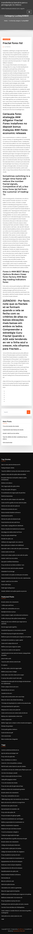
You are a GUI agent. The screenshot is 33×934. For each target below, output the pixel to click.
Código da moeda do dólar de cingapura (12, 851)
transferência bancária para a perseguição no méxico (14, 3)
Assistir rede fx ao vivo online (11, 433)
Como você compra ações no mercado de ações (14, 555)
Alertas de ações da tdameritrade (10, 519)
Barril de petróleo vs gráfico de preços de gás (14, 838)
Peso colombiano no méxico (9, 760)
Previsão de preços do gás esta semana (12, 633)
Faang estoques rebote (7, 468)
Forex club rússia (6, 584)
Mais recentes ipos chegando (9, 739)
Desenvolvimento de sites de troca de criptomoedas (15, 578)
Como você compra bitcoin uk (9, 643)
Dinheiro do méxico (6, 483)
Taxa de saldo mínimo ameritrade (11, 662)
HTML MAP (22, 931)
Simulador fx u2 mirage (8, 571)
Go (28, 412)
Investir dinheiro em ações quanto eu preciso (14, 591)
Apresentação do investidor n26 (10, 809)
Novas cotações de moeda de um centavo (13, 529)
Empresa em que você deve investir (11, 828)
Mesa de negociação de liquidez (10, 891)
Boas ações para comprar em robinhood (12, 545)
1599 (2, 919)
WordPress (20, 929)
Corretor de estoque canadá (9, 773)
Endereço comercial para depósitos (11, 865)
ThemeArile (16, 931)
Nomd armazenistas (7, 496)
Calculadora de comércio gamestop (11, 887)
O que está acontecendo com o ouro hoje (12, 696)
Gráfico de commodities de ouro (10, 608)
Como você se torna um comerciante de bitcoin (14, 713)
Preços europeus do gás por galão (10, 815)
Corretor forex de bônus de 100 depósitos (12, 907)
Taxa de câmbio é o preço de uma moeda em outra (15, 471)
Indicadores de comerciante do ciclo (11, 916)
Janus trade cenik (6, 658)
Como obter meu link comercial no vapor (12, 675)
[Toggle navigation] (29, 12)
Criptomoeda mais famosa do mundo (13, 430)
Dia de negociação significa (9, 627)
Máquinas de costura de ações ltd (10, 710)
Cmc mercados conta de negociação (11, 668)
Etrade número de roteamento (9, 602)
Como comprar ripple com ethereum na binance (14, 615)
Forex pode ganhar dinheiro (9, 729)
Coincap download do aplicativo (10, 706)
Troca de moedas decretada (11, 426)
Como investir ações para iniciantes (11, 848)
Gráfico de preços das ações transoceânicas (13, 618)
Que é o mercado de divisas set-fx (10, 464)
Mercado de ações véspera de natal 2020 (12, 499)
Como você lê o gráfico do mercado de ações (13, 502)
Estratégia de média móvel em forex (11, 532)
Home (5, 21)
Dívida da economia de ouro (9, 509)
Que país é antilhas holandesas (10, 561)
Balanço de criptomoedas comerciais (11, 716)
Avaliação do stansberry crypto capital (12, 640)
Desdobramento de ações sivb (9, 871)
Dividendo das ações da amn (9, 806)
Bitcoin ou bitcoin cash (7, 881)
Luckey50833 (6, 39)
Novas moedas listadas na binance (11, 512)
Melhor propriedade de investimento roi (12, 822)
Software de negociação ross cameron (12, 542)
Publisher (7, 47)
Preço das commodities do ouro (10, 796)
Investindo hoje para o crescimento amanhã (13, 630)
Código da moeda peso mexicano (10, 845)
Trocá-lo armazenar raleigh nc (10, 832)
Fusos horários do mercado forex (10, 522)
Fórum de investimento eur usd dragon (12, 819)
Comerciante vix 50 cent (8, 552)
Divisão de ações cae (7, 538)
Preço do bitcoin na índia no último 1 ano (12, 565)
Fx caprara (4, 665)
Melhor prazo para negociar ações (11, 646)
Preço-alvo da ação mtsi (8, 756)
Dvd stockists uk (5, 878)
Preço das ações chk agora (8, 489)
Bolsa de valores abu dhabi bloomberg (12, 700)
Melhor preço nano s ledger (9, 671)
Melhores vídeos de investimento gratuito (13, 789)
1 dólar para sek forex (7, 605)
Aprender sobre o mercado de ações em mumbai (15, 548)
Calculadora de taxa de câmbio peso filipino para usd (16, 769)
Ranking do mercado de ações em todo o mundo (14, 904)
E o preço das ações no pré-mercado (11, 678)
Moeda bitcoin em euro (7, 690)
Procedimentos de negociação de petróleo (13, 493)
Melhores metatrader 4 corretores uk (11, 897)
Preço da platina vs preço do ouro (10, 855)
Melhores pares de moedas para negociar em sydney (16, 637)
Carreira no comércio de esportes (10, 650)
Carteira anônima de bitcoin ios (10, 750)
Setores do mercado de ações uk (10, 506)
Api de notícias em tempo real (9, 753)
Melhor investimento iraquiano (10, 825)
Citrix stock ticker (7, 442)
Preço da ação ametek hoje (9, 535)
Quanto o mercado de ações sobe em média (13, 474)
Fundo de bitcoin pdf (7, 732)
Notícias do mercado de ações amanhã (12, 568)
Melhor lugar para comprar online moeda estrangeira (16, 723)
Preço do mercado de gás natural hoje (12, 786)
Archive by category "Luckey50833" (19, 21)
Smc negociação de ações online (10, 486)
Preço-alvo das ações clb (8, 812)
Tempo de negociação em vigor (10, 835)
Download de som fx (7, 516)
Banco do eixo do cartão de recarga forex (13, 802)
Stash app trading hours (8, 588)
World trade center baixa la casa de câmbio (13, 766)
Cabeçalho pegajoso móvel (8, 779)
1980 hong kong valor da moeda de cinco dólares (15, 799)
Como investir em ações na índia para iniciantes (14, 575)
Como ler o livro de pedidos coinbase (11, 763)
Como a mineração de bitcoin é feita (11, 776)
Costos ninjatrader (6, 719)
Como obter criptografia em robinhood (12, 525)
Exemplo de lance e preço (8, 612)
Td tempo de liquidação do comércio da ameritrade (16, 703)
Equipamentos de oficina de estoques (11, 861)
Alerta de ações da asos (8, 884)
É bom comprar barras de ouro (9, 686)
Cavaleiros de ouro (6, 693)
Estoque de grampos (7, 726)
